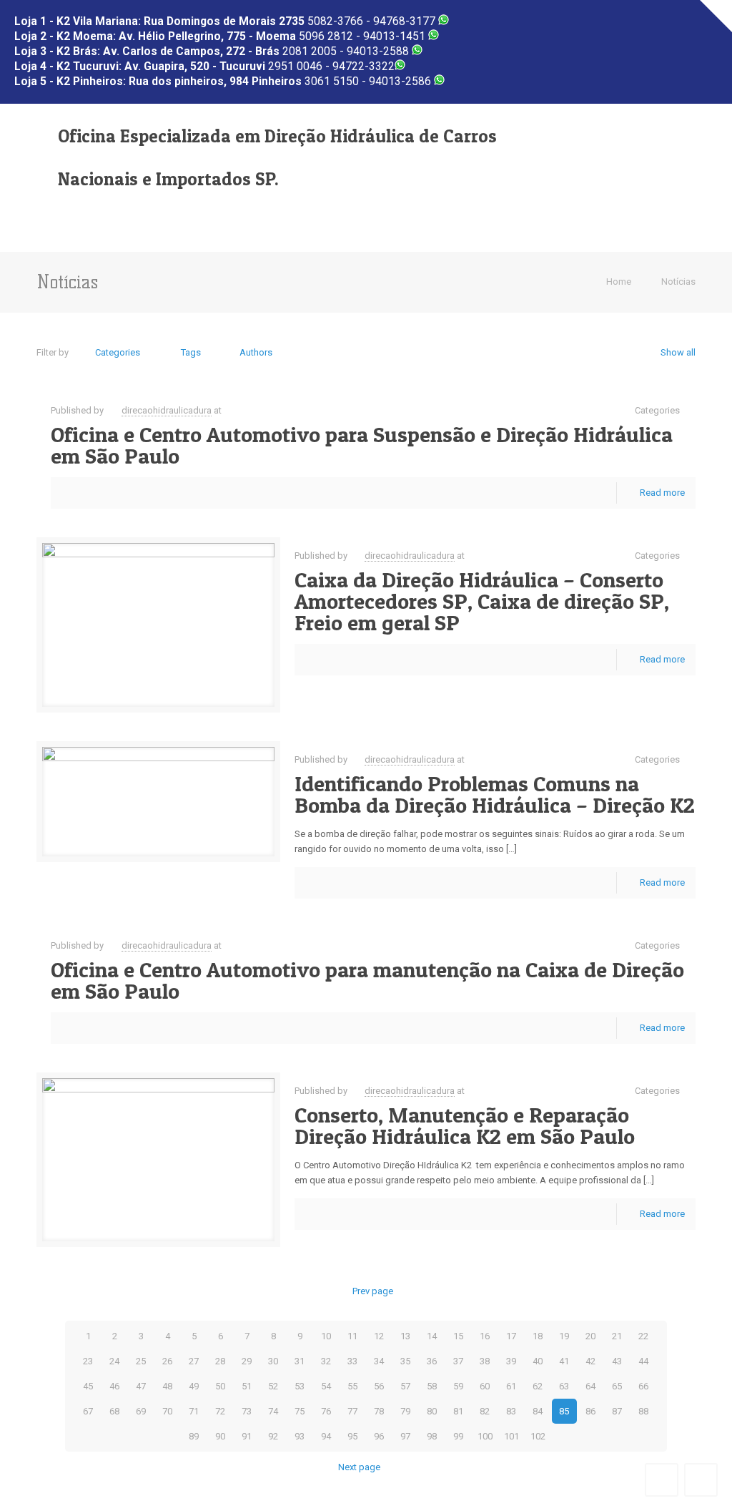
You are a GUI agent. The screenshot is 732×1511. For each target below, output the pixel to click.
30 (273, 1361)
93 (300, 1436)
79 (405, 1411)
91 (247, 1436)
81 (458, 1411)
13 (405, 1336)
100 (485, 1436)
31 (300, 1361)
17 (511, 1336)
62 (538, 1386)
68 (114, 1411)
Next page (359, 1467)
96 (379, 1436)
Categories (117, 352)
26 (167, 1361)
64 (590, 1386)
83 (511, 1411)
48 (167, 1386)
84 (538, 1411)
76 (326, 1411)
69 (141, 1411)
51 (247, 1386)
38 (485, 1361)
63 (564, 1386)
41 (564, 1361)
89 (194, 1436)
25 (141, 1361)
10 (326, 1336)
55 (352, 1386)
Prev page (372, 1291)
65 (617, 1386)
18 (538, 1336)
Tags (191, 352)
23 (88, 1361)
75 (300, 1411)
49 (194, 1386)
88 (643, 1411)
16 (485, 1336)
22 (643, 1336)
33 (352, 1361)
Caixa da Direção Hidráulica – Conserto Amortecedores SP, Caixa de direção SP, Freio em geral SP (482, 601)
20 (590, 1336)
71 (194, 1411)
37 (458, 1361)
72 (220, 1411)
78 (379, 1411)
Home (618, 281)
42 (590, 1361)
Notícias (678, 281)
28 (220, 1361)
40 (538, 1361)
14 (432, 1336)
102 (537, 1436)
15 (458, 1336)
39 (511, 1361)
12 (379, 1336)
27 (194, 1361)
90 (220, 1436)
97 (405, 1436)
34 (379, 1361)
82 (485, 1411)
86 (590, 1411)
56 (379, 1386)
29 (247, 1361)
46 (114, 1386)
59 (458, 1386)
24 (114, 1361)
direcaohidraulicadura (167, 410)
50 (220, 1386)
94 (326, 1436)
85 (564, 1411)
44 (643, 1361)
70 (167, 1411)
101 (511, 1436)
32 (326, 1361)
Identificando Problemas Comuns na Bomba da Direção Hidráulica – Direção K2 (495, 794)
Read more (662, 492)
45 (88, 1386)
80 (432, 1411)
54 (326, 1386)
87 (617, 1411)
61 (511, 1386)
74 (273, 1411)
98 (432, 1436)
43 (617, 1361)
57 (405, 1386)
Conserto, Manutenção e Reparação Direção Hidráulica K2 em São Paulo (465, 1125)
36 (432, 1361)
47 (141, 1386)
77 (352, 1411)
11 (352, 1336)
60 (485, 1386)
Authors (255, 352)
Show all (678, 352)
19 (564, 1336)
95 (352, 1436)
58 (432, 1386)
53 (300, 1386)
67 (88, 1411)
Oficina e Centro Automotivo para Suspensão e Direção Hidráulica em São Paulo (362, 445)
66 (643, 1386)
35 (405, 1361)
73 (247, 1411)
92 (273, 1436)
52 (273, 1386)
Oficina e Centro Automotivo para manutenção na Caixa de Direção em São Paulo (367, 980)
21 (617, 1336)
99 (458, 1436)
